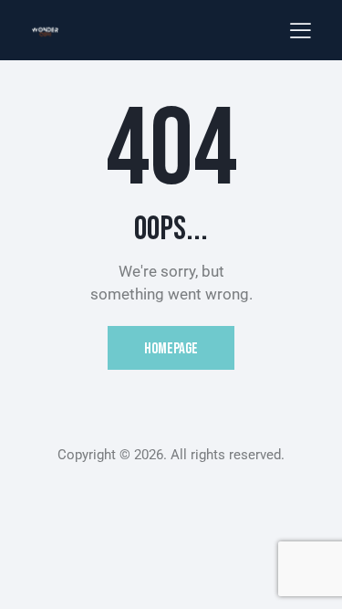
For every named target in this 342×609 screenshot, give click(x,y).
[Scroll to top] (312, 579)
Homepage (171, 349)
